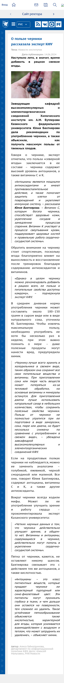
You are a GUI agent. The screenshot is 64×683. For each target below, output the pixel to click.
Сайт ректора (32, 14)
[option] (32, 14)
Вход (5, 4)
